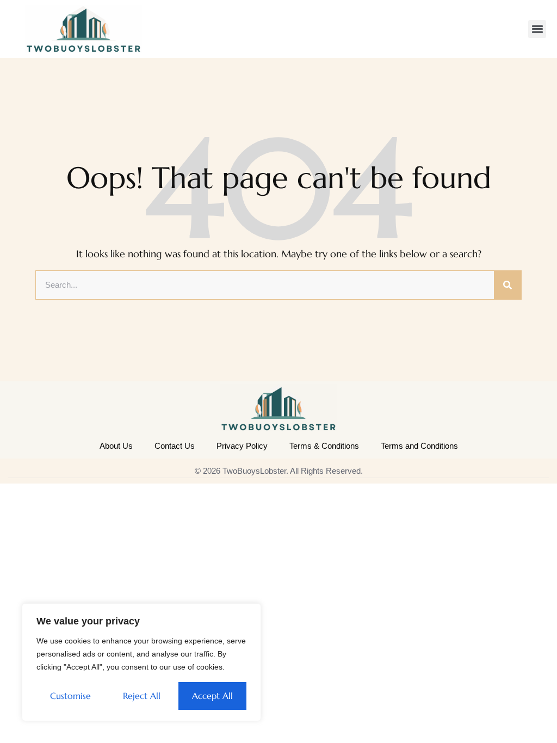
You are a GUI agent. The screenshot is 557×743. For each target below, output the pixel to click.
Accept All (212, 695)
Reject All (141, 695)
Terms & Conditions (324, 445)
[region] (141, 662)
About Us (116, 445)
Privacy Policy (242, 445)
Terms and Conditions (419, 445)
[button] (537, 29)
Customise (70, 695)
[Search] (507, 285)
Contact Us (174, 445)
